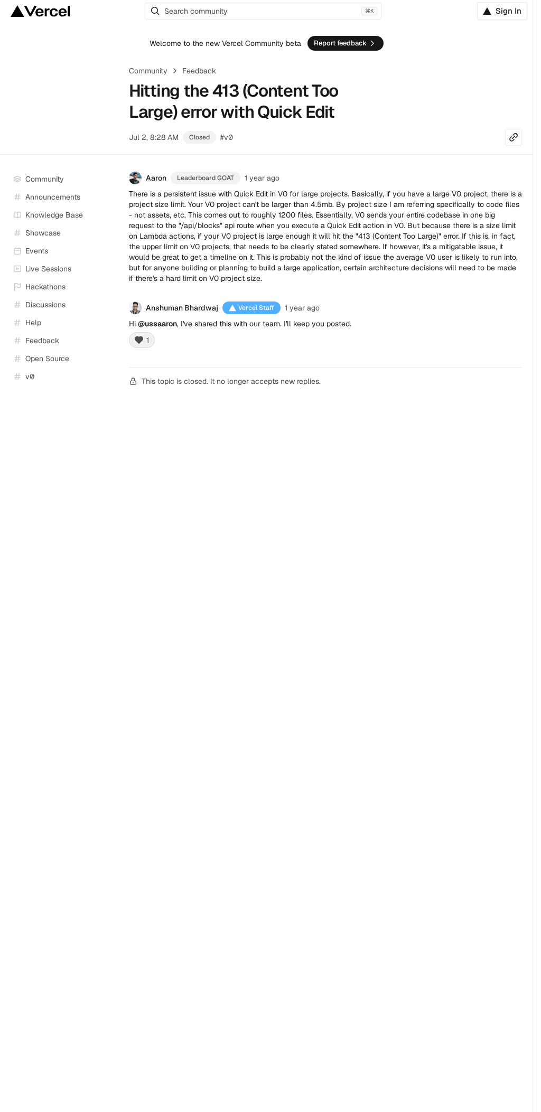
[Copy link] (513, 137)
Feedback (199, 71)
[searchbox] (263, 11)
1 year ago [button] (262, 178)
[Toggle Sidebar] (111, 269)
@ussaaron (157, 323)
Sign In (508, 11)
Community (148, 71)
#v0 (226, 137)
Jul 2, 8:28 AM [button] (154, 137)
